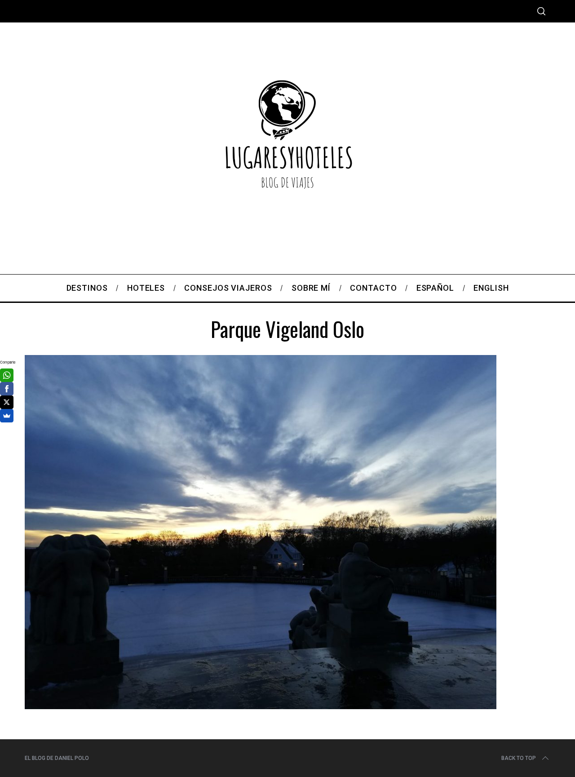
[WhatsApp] (6, 375)
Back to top (518, 758)
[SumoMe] (6, 415)
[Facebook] (6, 388)
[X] (6, 402)
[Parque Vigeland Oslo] (260, 706)
